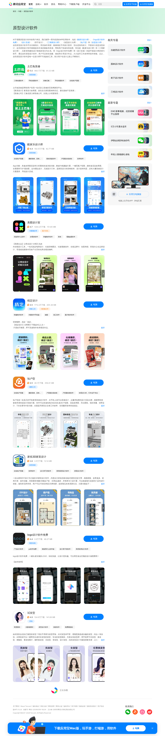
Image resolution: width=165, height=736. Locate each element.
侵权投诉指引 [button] (91, 706)
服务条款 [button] (36, 706)
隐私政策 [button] (82, 706)
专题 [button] (19, 11)
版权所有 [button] (67, 706)
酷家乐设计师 (82, 39)
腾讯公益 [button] (59, 706)
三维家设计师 (53, 42)
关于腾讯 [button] (16, 706)
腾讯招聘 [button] (51, 706)
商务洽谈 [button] (43, 706)
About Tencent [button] (26, 706)
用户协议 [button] (101, 706)
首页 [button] (14, 11)
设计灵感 (25, 42)
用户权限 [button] (74, 706)
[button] (17, 4)
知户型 (83, 42)
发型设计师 (96, 42)
